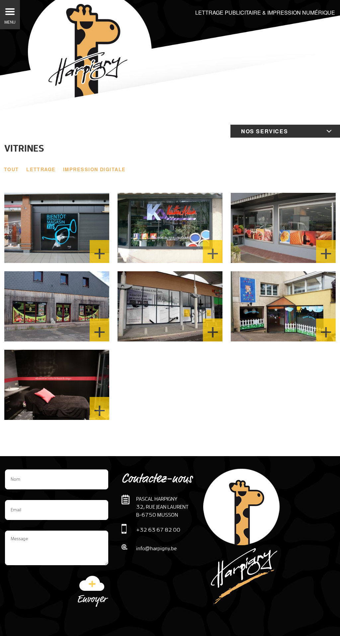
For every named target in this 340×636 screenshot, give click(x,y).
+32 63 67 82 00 (158, 530)
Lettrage (41, 169)
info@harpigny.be (156, 548)
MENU (10, 22)
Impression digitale (94, 169)
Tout (11, 169)
